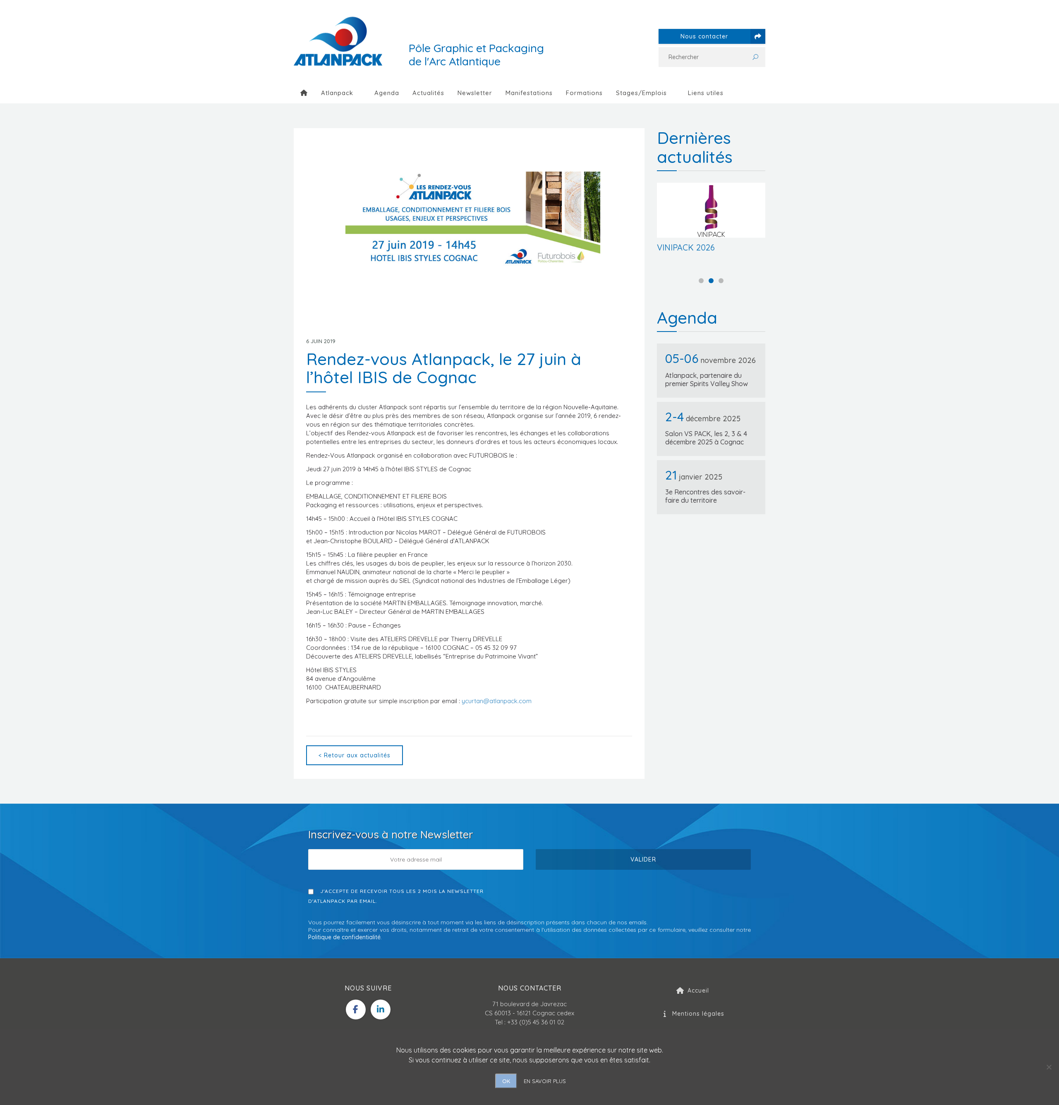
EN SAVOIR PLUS (545, 1081)
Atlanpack (337, 93)
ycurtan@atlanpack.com (497, 701)
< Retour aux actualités (355, 755)
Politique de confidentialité (344, 937)
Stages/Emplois (641, 93)
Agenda (386, 93)
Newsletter (475, 93)
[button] (701, 280)
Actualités (428, 93)
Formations (584, 93)
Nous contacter (704, 36)
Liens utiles (706, 93)
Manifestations (529, 93)
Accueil (698, 990)
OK (506, 1081)
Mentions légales (698, 1013)
